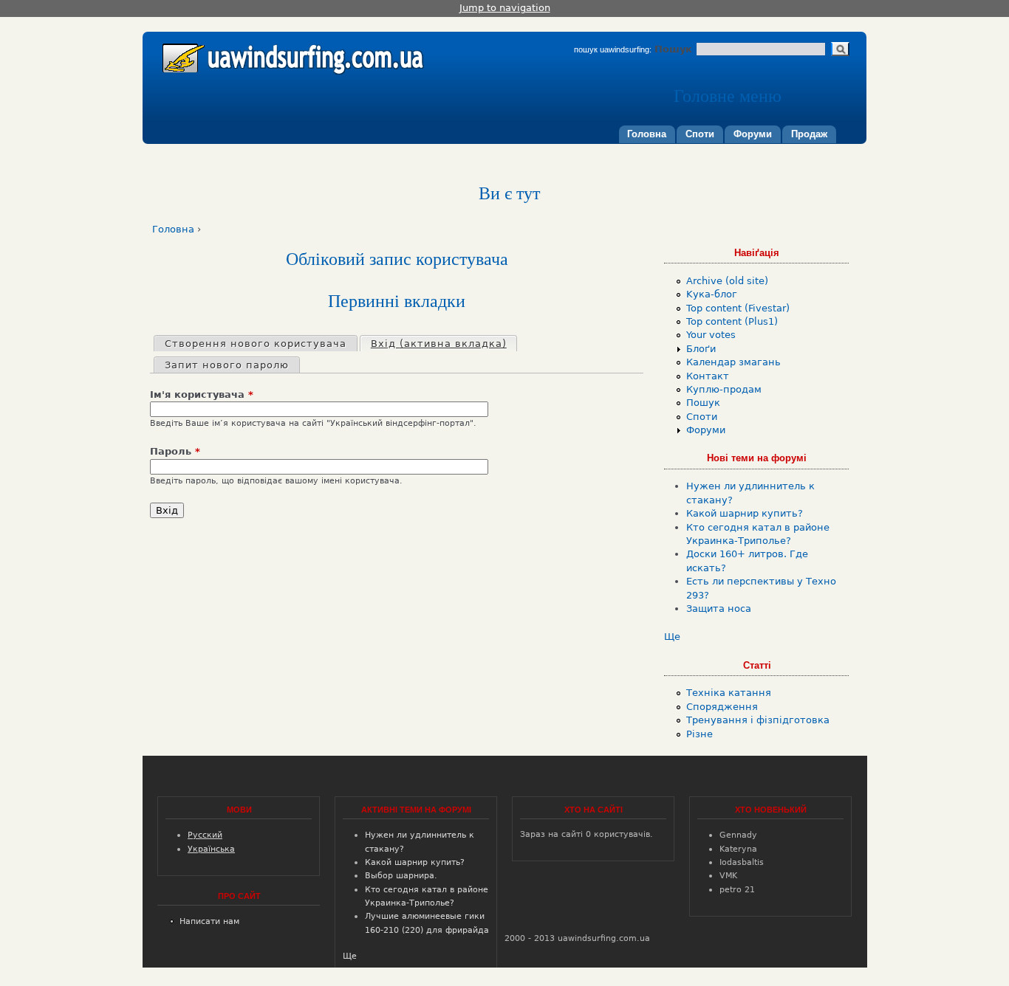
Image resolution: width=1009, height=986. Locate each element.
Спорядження (722, 706)
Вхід (439, 343)
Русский (205, 835)
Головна (646, 133)
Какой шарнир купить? (744, 513)
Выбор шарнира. (401, 875)
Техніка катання (728, 692)
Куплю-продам (724, 389)
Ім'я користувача (201, 394)
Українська (211, 849)
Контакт (707, 376)
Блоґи (701, 348)
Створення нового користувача (255, 343)
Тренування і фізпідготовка (758, 719)
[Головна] (290, 53)
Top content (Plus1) (732, 321)
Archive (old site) (727, 280)
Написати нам (209, 921)
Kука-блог (711, 294)
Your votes (711, 334)
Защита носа (718, 608)
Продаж (809, 133)
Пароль (175, 451)
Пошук (675, 49)
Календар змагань (733, 362)
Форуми (752, 133)
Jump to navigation (504, 7)
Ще (672, 636)
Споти (699, 133)
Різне (699, 734)
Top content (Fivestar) (738, 308)
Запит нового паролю (227, 364)
